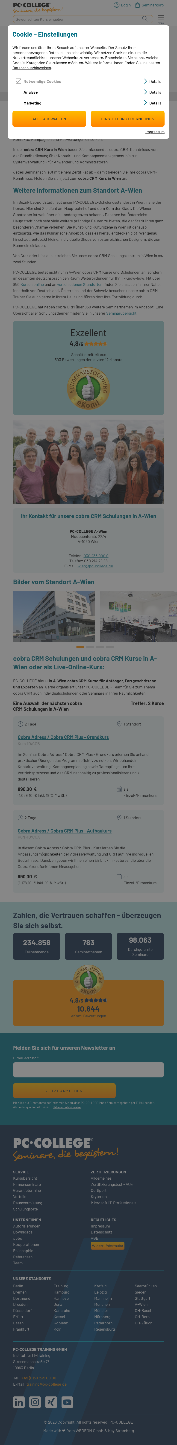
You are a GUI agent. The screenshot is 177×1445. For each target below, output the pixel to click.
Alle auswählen (49, 118)
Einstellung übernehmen (127, 118)
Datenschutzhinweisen (31, 67)
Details (155, 81)
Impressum (155, 131)
